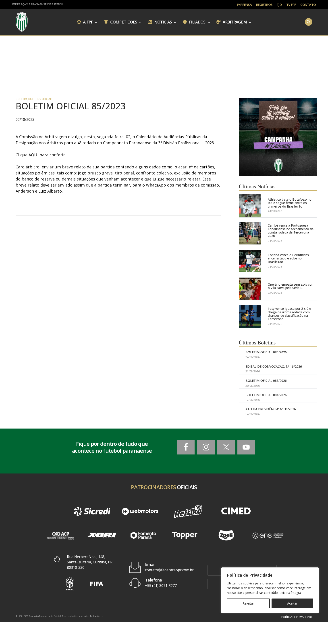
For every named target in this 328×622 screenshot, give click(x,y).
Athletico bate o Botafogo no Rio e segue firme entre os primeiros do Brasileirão (289, 203)
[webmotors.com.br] (140, 511)
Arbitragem (234, 21)
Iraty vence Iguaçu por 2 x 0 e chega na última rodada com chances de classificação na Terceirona (289, 314)
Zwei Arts (97, 616)
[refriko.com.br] (188, 511)
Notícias (162, 21)
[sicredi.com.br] (92, 511)
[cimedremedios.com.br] (235, 511)
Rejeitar (248, 603)
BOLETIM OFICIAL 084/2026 (266, 395)
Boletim (21, 99)
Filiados (197, 21)
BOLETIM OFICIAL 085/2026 (266, 380)
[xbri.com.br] (101, 535)
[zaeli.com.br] (226, 535)
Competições (123, 21)
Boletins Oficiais (40, 99)
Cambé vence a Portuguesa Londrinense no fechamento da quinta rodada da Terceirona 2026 (290, 231)
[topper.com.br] (184, 535)
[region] (270, 590)
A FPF (87, 21)
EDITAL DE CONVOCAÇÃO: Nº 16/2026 (273, 366)
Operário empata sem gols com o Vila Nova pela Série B (291, 286)
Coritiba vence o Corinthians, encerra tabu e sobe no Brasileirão (289, 258)
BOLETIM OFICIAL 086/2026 (266, 352)
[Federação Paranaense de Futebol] (22, 22)
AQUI (33, 154)
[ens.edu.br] (267, 535)
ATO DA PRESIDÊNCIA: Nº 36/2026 (270, 409)
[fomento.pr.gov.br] (143, 535)
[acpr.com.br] (60, 535)
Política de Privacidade (296, 617)
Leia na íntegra (290, 592)
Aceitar (292, 603)
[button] (69, 583)
